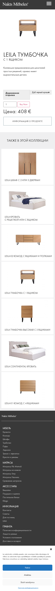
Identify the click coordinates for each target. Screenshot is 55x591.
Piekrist (27, 567)
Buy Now (24, 104)
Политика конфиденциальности (28, 588)
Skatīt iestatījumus (27, 582)
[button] (51, 549)
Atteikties (27, 575)
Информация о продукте (27, 121)
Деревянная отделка (12, 94)
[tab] (27, 121)
